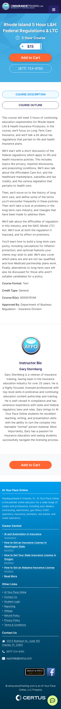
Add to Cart (30, 63)
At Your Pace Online (14, 592)
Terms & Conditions (14, 624)
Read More (10, 576)
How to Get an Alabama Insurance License (28, 567)
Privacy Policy (11, 620)
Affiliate (8, 610)
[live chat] (52, 700)
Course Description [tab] (30, 100)
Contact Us (10, 597)
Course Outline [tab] (30, 111)
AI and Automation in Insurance (22, 534)
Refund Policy (11, 615)
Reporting (9, 606)
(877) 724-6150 (30, 74)
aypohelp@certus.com (18, 658)
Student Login (11, 601)
